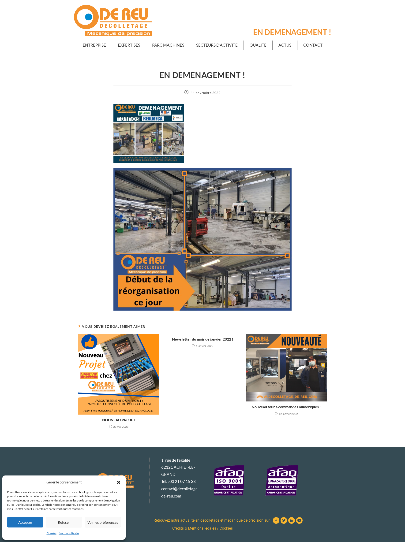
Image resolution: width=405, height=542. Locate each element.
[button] (118, 482)
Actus (284, 45)
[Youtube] (299, 520)
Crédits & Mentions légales (194, 528)
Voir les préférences (102, 522)
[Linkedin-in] (291, 520)
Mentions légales (69, 533)
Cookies (51, 533)
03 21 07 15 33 (182, 481)
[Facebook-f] (276, 520)
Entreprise (94, 45)
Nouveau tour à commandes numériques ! (286, 407)
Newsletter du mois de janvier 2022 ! (202, 339)
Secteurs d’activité (217, 45)
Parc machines (168, 45)
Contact (312, 45)
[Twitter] (284, 520)
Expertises (129, 45)
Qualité (258, 45)
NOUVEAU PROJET (118, 420)
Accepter (25, 522)
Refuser (64, 522)
